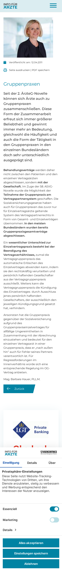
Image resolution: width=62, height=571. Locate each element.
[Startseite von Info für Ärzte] (10, 6)
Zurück (19, 388)
